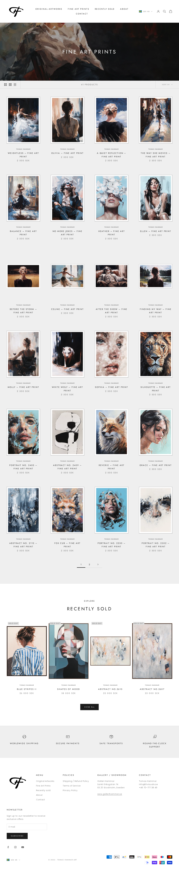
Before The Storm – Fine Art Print (23, 311)
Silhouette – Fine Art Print (156, 389)
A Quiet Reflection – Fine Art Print (111, 155)
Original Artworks (48, 9)
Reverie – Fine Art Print (111, 467)
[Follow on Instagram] (15, 847)
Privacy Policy (70, 790)
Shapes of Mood (68, 689)
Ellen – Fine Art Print (155, 231)
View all (89, 707)
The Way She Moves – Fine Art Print (155, 155)
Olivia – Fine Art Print (67, 153)
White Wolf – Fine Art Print (67, 389)
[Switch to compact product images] (15, 84)
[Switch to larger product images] (5, 84)
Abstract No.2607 (152, 689)
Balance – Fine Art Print (23, 233)
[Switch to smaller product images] (10, 84)
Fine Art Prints (78, 9)
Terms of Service (72, 785)
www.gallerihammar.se (109, 794)
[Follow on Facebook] (8, 847)
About (124, 9)
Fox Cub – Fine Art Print (67, 545)
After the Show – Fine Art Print (111, 311)
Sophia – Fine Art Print (111, 387)
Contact (82, 13)
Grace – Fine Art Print (156, 465)
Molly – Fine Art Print (23, 387)
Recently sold (105, 9)
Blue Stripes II (27, 689)
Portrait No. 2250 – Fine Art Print (112, 545)
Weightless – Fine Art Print (23, 155)
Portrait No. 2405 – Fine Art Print (23, 467)
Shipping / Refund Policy (76, 781)
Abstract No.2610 (110, 689)
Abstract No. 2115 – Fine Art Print (23, 545)
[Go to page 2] (98, 564)
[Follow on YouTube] (22, 847)
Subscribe (17, 836)
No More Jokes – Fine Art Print (68, 233)
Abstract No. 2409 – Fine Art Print (67, 467)
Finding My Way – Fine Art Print (155, 311)
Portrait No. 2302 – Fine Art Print (156, 545)
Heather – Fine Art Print (111, 233)
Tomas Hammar (23, 149)
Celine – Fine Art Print (67, 309)
